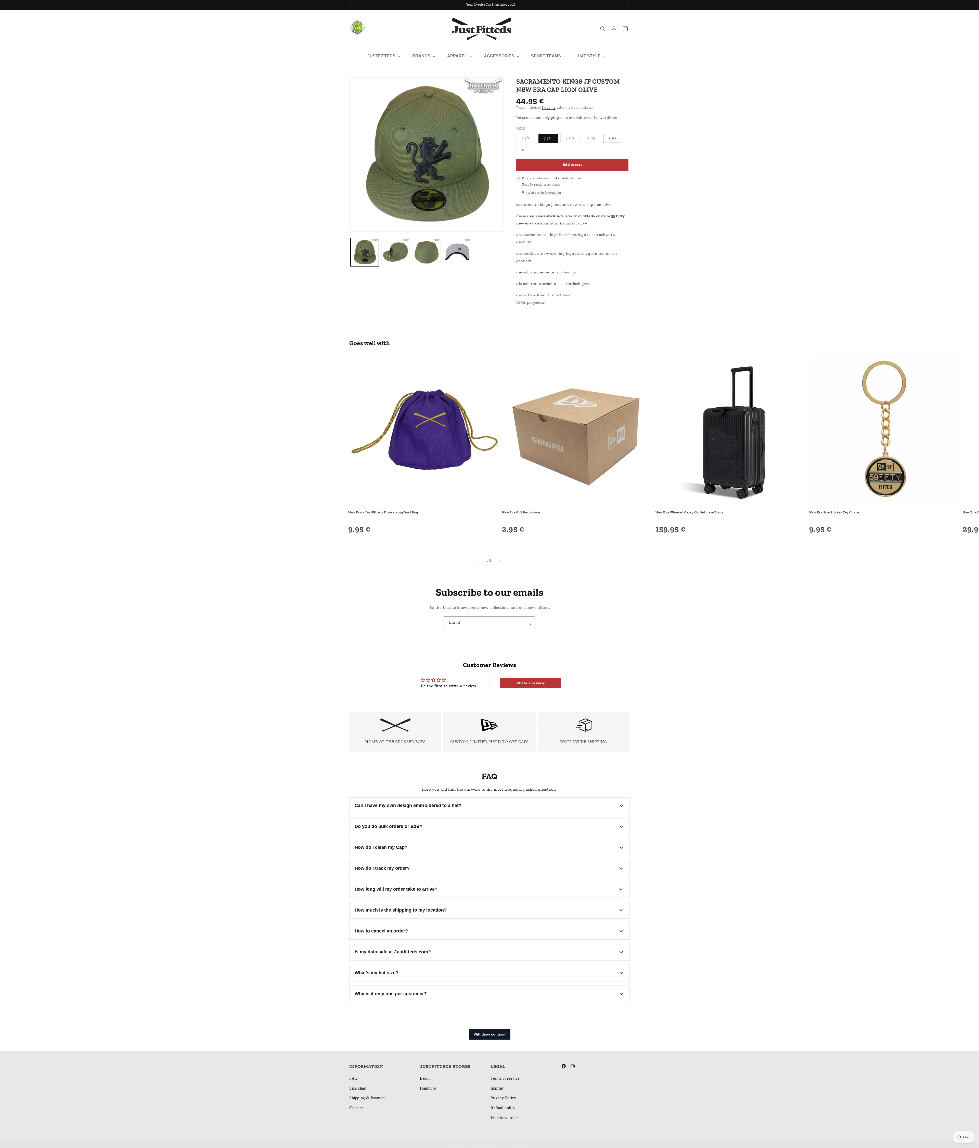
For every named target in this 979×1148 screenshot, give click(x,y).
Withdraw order (504, 1117)
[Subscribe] (529, 623)
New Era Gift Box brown (521, 512)
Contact (356, 1107)
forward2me (605, 117)
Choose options (424, 542)
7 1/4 (594, 139)
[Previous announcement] (351, 5)
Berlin (425, 1078)
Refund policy (503, 1107)
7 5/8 (529, 139)
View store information (541, 193)
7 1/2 (613, 138)
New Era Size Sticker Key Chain (834, 512)
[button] (602, 28)
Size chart (358, 1088)
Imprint (497, 1088)
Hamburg (428, 1088)
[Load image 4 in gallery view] (457, 252)
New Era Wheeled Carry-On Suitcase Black (689, 512)
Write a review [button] (530, 682)
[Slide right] (500, 560)
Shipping (549, 107)
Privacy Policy (503, 1098)
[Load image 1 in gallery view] (365, 252)
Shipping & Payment (367, 1098)
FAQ (353, 1078)
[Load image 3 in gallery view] (426, 252)
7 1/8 (572, 139)
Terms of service (505, 1078)
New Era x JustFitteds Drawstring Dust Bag (383, 512)
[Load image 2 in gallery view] (395, 252)
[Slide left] (478, 560)
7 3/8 (548, 138)
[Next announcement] (628, 5)
